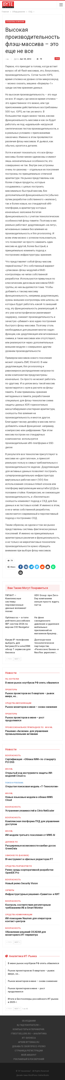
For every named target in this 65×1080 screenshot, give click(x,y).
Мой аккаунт (28, 1055)
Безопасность (13, 755)
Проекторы (11, 690)
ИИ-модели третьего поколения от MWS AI (30, 835)
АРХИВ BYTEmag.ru (28, 1042)
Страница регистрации (29, 1050)
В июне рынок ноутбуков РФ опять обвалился (32, 682)
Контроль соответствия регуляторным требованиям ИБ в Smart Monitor (28, 906)
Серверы (9, 890)
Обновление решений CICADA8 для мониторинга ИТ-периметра (25, 933)
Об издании (29, 1021)
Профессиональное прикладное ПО (24, 727)
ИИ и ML (49, 727)
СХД (57, 58)
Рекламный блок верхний (28, 1059)
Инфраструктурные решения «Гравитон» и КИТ (32, 894)
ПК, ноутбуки (12, 679)
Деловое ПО (11, 842)
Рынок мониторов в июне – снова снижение (31, 706)
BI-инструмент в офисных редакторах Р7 (29, 859)
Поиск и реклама (14, 783)
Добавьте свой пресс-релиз (29, 1046)
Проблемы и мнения (15, 22)
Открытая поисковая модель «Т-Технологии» (31, 786)
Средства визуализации (18, 703)
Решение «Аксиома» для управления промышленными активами (26, 732)
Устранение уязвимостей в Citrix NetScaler (29, 810)
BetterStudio (43, 1075)
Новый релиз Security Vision (21, 883)
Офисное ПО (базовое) (17, 855)
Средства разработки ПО (18, 866)
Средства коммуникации (18, 915)
